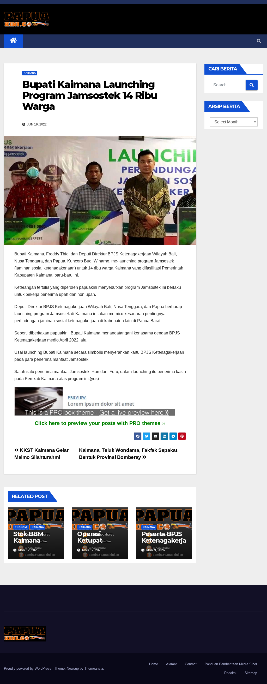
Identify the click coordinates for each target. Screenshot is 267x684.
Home (153, 664)
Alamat (171, 664)
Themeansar (93, 668)
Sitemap (251, 673)
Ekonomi (21, 527)
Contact (191, 664)
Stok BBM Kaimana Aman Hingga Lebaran (34, 543)
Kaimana (30, 72)
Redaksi (230, 673)
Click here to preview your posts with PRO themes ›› (100, 423)
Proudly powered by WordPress (28, 668)
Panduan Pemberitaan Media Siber (231, 664)
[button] (259, 41)
